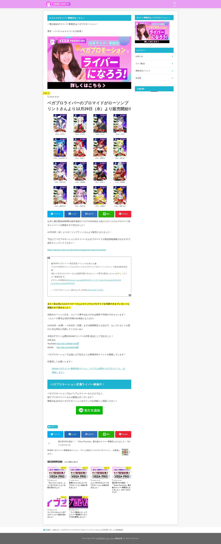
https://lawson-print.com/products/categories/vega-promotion (76, 250)
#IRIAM (86, 280)
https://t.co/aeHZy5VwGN (110, 280)
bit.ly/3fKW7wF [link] (67, 344)
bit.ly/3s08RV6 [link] (66, 347)
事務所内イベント (143, 71)
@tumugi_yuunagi (75, 280)
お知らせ (46, 93)
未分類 (138, 78)
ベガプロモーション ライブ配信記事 (108, 538)
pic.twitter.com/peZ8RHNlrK (63, 283)
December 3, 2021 (95, 290)
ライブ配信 (140, 64)
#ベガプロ (94, 280)
